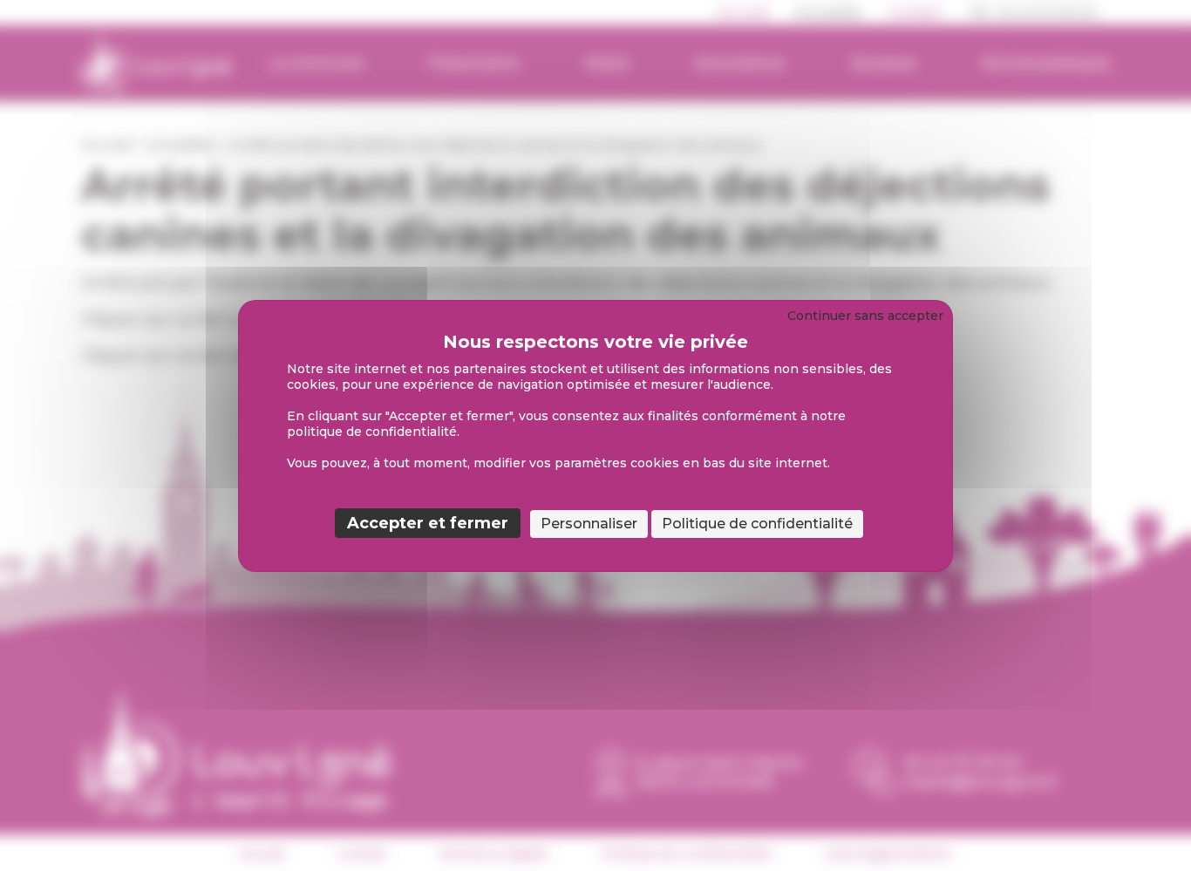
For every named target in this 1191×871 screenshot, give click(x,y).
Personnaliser (589, 523)
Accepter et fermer (427, 523)
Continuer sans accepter (865, 315)
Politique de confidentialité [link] (757, 523)
